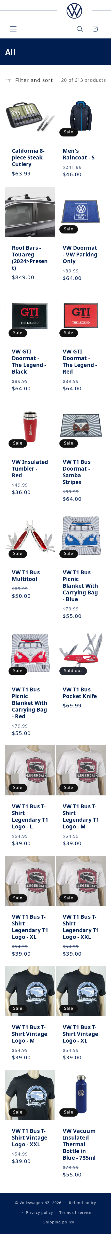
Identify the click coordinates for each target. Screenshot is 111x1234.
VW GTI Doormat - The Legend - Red (80, 361)
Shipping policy (58, 1222)
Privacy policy (39, 1212)
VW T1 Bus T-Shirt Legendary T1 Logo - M (81, 816)
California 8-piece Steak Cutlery (28, 158)
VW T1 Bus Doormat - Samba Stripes (77, 471)
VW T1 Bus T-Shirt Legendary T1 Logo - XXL (81, 927)
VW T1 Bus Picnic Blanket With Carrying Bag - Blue (80, 585)
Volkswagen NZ (35, 1202)
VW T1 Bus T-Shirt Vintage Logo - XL (80, 1034)
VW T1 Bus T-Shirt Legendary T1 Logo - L (30, 816)
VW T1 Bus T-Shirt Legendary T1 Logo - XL (30, 927)
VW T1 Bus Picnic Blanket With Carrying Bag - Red (29, 703)
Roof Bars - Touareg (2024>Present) (30, 257)
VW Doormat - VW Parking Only (80, 254)
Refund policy (82, 1202)
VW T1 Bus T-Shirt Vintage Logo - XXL (29, 1137)
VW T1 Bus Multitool (26, 575)
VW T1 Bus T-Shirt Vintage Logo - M (29, 1034)
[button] (13, 29)
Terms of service (75, 1212)
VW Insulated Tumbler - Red (30, 468)
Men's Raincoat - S (79, 154)
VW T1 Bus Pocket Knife (80, 692)
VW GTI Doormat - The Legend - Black (29, 361)
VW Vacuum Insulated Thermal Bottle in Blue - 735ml (79, 1144)
